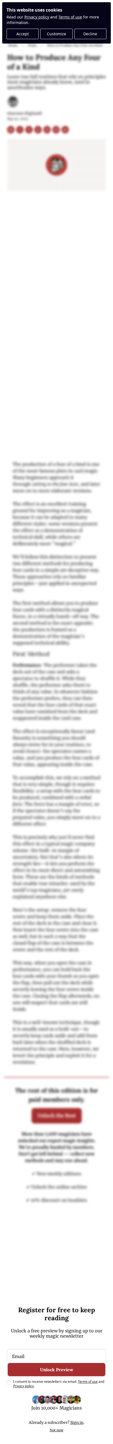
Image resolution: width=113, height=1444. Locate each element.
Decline (90, 33)
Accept (22, 33)
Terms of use (70, 17)
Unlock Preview (56, 1369)
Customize (56, 33)
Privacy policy (36, 17)
